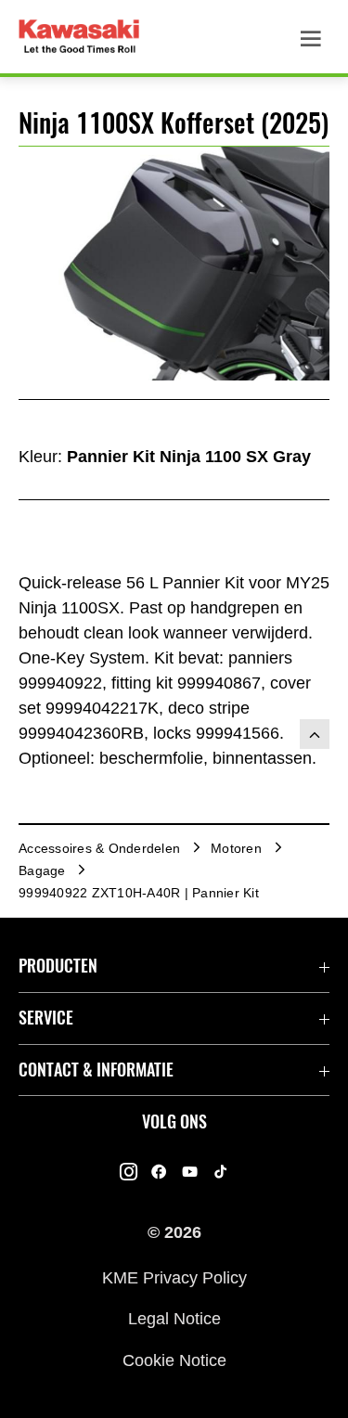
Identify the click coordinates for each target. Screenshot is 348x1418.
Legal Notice (174, 1318)
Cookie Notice (174, 1359)
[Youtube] (190, 1172)
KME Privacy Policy (174, 1277)
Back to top (314, 734)
